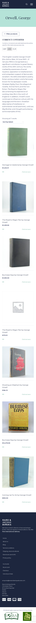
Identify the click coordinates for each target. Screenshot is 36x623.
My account (6, 567)
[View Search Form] (26, 4)
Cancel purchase (8, 574)
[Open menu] (31, 4)
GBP (4, 49)
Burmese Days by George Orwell (15, 275)
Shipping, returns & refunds (11, 551)
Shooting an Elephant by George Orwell (15, 386)
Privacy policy (7, 558)
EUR (14, 49)
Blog (4, 544)
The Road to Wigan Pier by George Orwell (16, 221)
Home (5, 538)
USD (9, 49)
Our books (6, 564)
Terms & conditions (8, 548)
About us (5, 541)
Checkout (6, 570)
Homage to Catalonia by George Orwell (18, 165)
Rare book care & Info (9, 554)
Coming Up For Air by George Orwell (16, 495)
